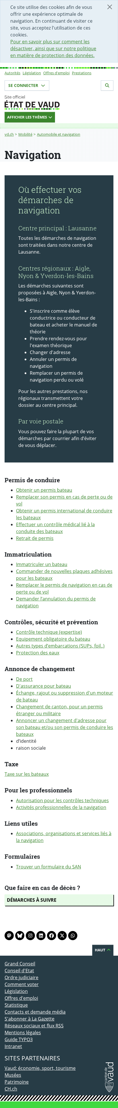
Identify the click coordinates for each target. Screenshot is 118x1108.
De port (24, 679)
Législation (32, 72)
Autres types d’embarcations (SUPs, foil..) (60, 646)
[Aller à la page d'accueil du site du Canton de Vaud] (59, 102)
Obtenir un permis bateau (44, 490)
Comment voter (22, 984)
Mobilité (25, 134)
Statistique (16, 1005)
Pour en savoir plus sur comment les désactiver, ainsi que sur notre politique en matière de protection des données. (53, 48)
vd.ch (9, 134)
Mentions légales (23, 1032)
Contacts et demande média (35, 1012)
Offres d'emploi (56, 72)
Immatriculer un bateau (41, 564)
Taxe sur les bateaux (27, 774)
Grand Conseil (20, 964)
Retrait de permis (35, 538)
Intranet (13, 1046)
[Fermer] (110, 6)
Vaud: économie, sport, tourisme (40, 1068)
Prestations (81, 72)
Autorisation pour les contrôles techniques (62, 800)
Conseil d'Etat (19, 970)
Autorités (12, 72)
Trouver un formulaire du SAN (48, 867)
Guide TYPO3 (19, 1039)
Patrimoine (17, 1082)
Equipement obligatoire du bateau (53, 639)
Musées (13, 1075)
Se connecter (23, 85)
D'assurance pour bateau (43, 686)
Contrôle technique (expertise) (49, 632)
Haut (100, 950)
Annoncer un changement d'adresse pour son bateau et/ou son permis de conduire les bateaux (64, 727)
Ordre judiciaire (21, 977)
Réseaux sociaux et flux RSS (34, 1026)
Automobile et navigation (58, 134)
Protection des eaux (37, 653)
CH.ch (11, 1089)
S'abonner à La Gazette (29, 1019)
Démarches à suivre (31, 900)
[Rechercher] (107, 85)
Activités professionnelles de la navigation (61, 807)
